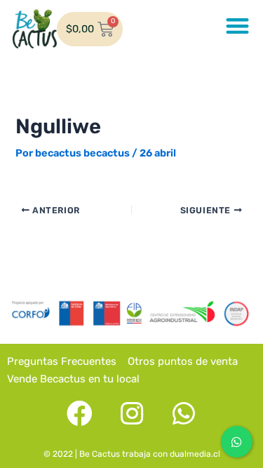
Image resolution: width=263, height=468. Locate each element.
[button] (238, 25)
